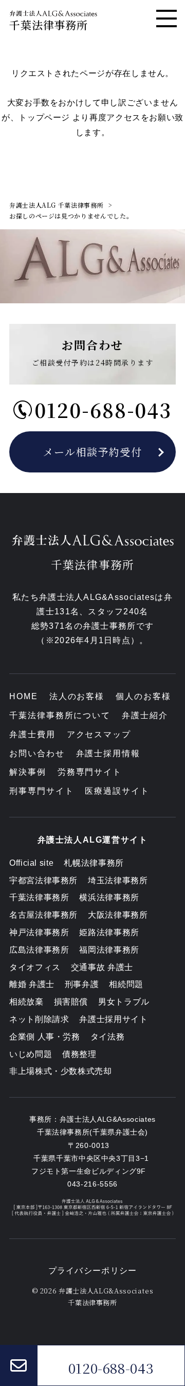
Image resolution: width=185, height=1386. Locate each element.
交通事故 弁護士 (102, 967)
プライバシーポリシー (92, 1270)
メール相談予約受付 (92, 451)
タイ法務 (107, 1036)
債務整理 (79, 1054)
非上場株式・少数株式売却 (60, 1071)
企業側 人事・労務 (44, 1036)
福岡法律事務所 (109, 949)
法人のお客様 (77, 696)
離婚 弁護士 (31, 984)
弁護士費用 (32, 734)
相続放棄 (26, 1001)
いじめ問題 (30, 1054)
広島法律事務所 (39, 949)
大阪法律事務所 (117, 914)
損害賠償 (71, 1001)
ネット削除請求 (39, 1019)
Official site (31, 863)
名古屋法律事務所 (43, 914)
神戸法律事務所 (39, 932)
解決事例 (27, 772)
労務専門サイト (90, 772)
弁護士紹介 (145, 715)
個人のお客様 (143, 696)
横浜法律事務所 (109, 897)
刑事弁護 (82, 984)
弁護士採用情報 (108, 753)
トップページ (44, 117)
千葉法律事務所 (39, 897)
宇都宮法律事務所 (43, 880)
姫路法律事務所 (109, 932)
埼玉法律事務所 (117, 880)
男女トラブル (124, 1001)
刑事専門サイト (41, 791)
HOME (23, 696)
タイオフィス (35, 967)
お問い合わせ (37, 753)
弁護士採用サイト (113, 1019)
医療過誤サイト (117, 791)
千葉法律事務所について (59, 715)
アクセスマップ (99, 734)
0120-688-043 (111, 1368)
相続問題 (126, 984)
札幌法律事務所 (93, 863)
